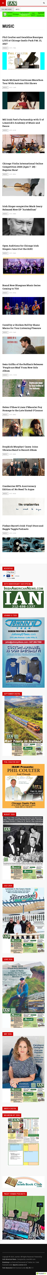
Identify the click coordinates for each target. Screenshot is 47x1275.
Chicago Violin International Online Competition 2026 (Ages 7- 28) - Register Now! (22, 166)
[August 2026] (23, 848)
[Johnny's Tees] (23, 652)
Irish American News (9, 1259)
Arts (17, 9)
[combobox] (44, 3)
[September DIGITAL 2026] (23, 726)
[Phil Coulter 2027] (23, 786)
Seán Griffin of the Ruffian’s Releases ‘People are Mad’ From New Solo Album (22, 367)
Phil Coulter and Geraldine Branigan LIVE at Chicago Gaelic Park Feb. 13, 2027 (22, 40)
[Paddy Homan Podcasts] (23, 1218)
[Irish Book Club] (23, 1182)
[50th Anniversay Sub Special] (23, 597)
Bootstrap (5, 1262)
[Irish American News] (12, 3)
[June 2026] (23, 994)
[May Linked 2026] (23, 1069)
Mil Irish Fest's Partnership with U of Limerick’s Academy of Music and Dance (23, 122)
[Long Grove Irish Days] (23, 14)
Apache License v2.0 (20, 1265)
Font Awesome (7, 1268)
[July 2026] (23, 920)
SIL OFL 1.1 (29, 1268)
